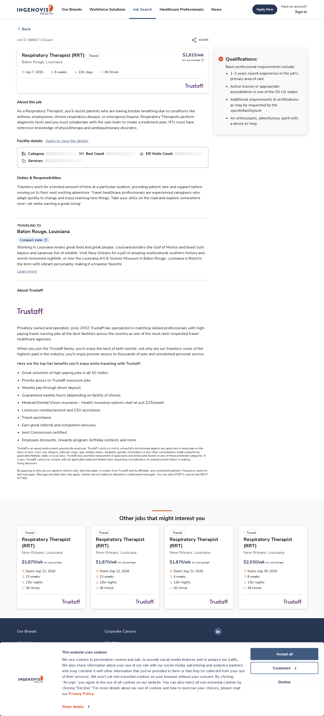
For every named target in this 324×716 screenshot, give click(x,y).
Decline (284, 682)
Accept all (284, 654)
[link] (35, 9)
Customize (282, 668)
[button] (33, 240)
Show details (73, 707)
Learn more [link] (27, 271)
